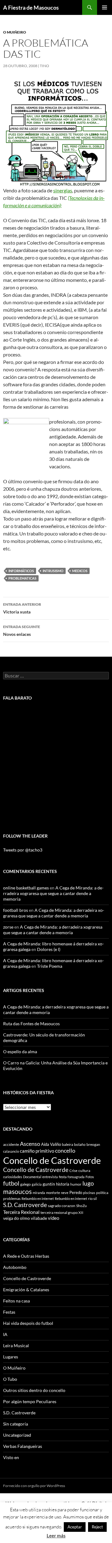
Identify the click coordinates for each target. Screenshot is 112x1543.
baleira (67, 1144)
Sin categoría (15, 1423)
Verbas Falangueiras (22, 1446)
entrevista (50, 1177)
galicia (37, 1184)
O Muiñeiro (14, 32)
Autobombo (14, 1267)
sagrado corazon (61, 1205)
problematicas (22, 578)
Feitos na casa (16, 1300)
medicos (79, 571)
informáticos (21, 571)
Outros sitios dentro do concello (34, 1390)
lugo (88, 1183)
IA (5, 1334)
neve (64, 1193)
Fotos (90, 1177)
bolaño (80, 1144)
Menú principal (104, 7)
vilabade (39, 1218)
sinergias (62, 190)
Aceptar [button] (75, 1526)
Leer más (56, 1535)
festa (63, 1176)
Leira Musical (16, 1345)
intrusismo (53, 571)
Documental (32, 1177)
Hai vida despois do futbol (28, 1323)
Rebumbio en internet (37, 1198)
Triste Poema (49, 966)
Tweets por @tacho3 (22, 849)
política (102, 1192)
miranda (39, 1193)
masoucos (17, 1191)
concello (65, 1150)
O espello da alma (20, 1051)
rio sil (92, 1198)
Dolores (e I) (48, 949)
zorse (8, 927)
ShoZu (81, 1205)
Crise (73, 1171)
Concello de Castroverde (52, 1160)
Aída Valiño (51, 1144)
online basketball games (26, 887)
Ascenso (30, 1143)
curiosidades (12, 1177)
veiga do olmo (16, 1218)
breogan (93, 1144)
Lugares (10, 1356)
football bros (15, 910)
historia (62, 1184)
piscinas (89, 1193)
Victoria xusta (22, 608)
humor (76, 1184)
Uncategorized (17, 1435)
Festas (9, 1312)
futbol (11, 1183)
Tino (44, 65)
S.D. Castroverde (25, 1204)
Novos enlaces (21, 630)
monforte (53, 1193)
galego (25, 1184)
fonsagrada (76, 1177)
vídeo (53, 1218)
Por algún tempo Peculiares (29, 1401)
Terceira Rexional (21, 1212)
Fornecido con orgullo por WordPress (34, 1485)
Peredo (75, 1192)
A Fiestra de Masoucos (31, 7)
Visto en (11, 1457)
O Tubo (10, 1379)
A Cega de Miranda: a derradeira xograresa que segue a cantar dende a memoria (53, 893)
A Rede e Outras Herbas (26, 1256)
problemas (12, 1198)
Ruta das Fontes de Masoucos (31, 1023)
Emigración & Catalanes (26, 1289)
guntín (49, 1184)
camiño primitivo (37, 1151)
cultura (84, 1170)
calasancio (11, 1151)
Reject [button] (97, 1526)
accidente (11, 1144)
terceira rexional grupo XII (61, 1212)
